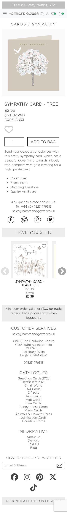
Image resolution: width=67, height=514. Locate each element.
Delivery (33, 440)
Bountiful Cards (33, 421)
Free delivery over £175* (34, 5)
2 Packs (33, 392)
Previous (5, 271)
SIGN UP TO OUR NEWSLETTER (33, 458)
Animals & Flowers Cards (33, 414)
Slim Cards (33, 403)
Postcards (33, 396)
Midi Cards (33, 400)
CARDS (18, 24)
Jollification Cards (33, 417)
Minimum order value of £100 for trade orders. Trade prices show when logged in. (34, 313)
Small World (33, 385)
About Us (34, 437)
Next (62, 271)
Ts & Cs (33, 444)
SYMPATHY (44, 24)
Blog (33, 448)
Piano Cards (33, 410)
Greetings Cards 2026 (34, 378)
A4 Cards (34, 389)
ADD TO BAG (43, 142)
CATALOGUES (34, 372)
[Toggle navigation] (4, 13)
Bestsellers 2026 (33, 382)
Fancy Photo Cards (34, 407)
